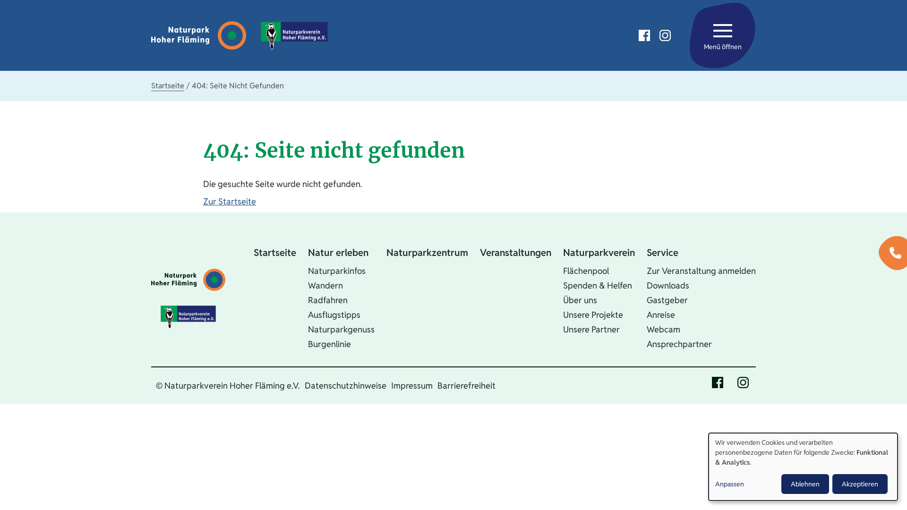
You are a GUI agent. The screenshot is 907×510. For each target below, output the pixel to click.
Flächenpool (586, 270)
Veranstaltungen (515, 252)
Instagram (665, 35)
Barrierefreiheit (466, 385)
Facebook (644, 35)
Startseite (167, 86)
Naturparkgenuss (341, 329)
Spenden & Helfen (597, 285)
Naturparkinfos (337, 270)
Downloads (668, 285)
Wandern (325, 285)
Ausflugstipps (334, 314)
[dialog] (803, 467)
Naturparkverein (599, 252)
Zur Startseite (229, 201)
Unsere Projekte (593, 314)
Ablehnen (805, 484)
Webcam (663, 329)
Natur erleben (338, 252)
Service (662, 252)
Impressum (412, 385)
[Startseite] (201, 35)
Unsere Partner (591, 329)
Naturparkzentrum (427, 252)
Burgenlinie (329, 344)
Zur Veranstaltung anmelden (701, 270)
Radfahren (328, 300)
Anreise (661, 314)
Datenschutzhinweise (345, 385)
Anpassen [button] (729, 484)
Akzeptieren (860, 484)
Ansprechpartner (679, 344)
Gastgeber (667, 300)
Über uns (580, 300)
